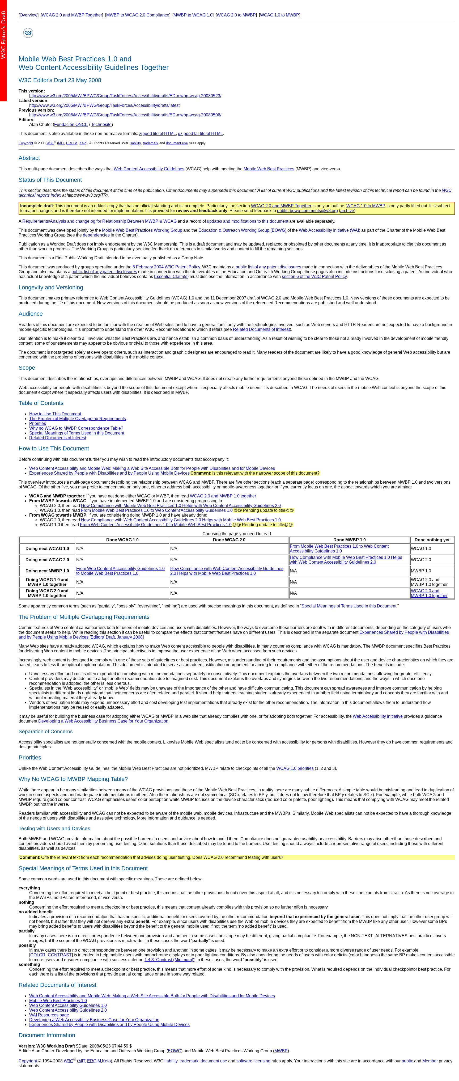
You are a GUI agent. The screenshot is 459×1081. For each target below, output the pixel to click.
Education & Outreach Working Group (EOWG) (242, 230)
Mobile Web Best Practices (269, 169)
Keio (82, 143)
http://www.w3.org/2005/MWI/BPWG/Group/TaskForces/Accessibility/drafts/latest (104, 105)
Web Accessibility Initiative (378, 716)
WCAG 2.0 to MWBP (236, 15)
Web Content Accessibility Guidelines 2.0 (68, 1010)
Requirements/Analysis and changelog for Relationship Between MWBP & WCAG (99, 221)
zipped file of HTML (157, 133)
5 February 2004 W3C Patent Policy (166, 267)
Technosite (101, 124)
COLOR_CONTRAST (51, 955)
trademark (150, 143)
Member (430, 1061)
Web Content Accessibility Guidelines (149, 169)
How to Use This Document (55, 414)
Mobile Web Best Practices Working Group (142, 230)
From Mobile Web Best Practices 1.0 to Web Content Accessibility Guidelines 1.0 (157, 510)
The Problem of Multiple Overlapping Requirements (77, 418)
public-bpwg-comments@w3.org (307, 210)
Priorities (37, 423)
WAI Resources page (49, 1015)
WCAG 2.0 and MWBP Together (72, 15)
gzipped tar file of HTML (200, 133)
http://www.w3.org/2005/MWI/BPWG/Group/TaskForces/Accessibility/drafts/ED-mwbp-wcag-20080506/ (125, 115)
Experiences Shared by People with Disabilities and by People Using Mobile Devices (109, 473)
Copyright (26, 143)
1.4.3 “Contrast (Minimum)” (169, 959)
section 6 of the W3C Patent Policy (314, 276)
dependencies (96, 235)
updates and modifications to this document (247, 221)
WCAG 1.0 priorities (295, 768)
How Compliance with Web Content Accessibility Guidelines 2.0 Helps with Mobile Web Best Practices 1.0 (181, 520)
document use (177, 143)
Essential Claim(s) (171, 276)
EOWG (174, 1051)
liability (135, 143)
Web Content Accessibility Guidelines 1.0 (68, 1005)
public (407, 1061)
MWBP (281, 1051)
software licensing (253, 1061)
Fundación (71, 124)
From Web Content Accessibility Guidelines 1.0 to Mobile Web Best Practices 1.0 (156, 524)
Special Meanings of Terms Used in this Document (76, 433)
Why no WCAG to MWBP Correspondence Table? (76, 428)
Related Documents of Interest (261, 329)
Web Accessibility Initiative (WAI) (329, 230)
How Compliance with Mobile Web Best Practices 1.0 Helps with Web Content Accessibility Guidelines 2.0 (181, 505)
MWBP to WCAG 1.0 (192, 15)
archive (347, 210)
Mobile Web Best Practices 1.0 (58, 1000)
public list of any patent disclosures (268, 267)
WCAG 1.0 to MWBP (279, 15)
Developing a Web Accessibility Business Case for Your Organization (103, 721)
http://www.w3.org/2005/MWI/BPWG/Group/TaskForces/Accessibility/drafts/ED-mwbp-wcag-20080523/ (125, 96)
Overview (28, 15)
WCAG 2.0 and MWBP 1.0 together (223, 496)
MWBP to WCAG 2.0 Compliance (137, 15)
